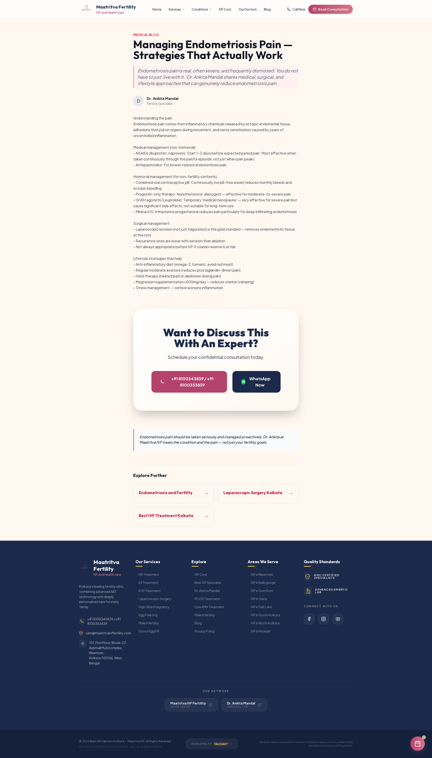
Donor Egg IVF (149, 631)
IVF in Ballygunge (263, 582)
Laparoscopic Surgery (155, 599)
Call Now (299, 9)
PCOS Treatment (207, 599)
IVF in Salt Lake (261, 607)
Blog (267, 9)
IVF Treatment (149, 574)
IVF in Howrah (260, 631)
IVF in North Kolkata (265, 623)
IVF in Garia (259, 599)
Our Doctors (247, 9)
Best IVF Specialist (208, 582)
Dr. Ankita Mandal (207, 591)
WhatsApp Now (256, 381)
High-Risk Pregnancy (154, 607)
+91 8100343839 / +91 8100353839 (192, 381)
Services (175, 9)
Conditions (200, 9)
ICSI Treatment (150, 591)
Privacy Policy (205, 631)
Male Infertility (149, 623)
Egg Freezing (148, 615)
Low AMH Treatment (209, 607)
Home (156, 9)
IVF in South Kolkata (265, 615)
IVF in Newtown (262, 574)
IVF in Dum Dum (262, 591)
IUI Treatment (148, 582)
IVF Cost (225, 9)
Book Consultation (333, 9)
